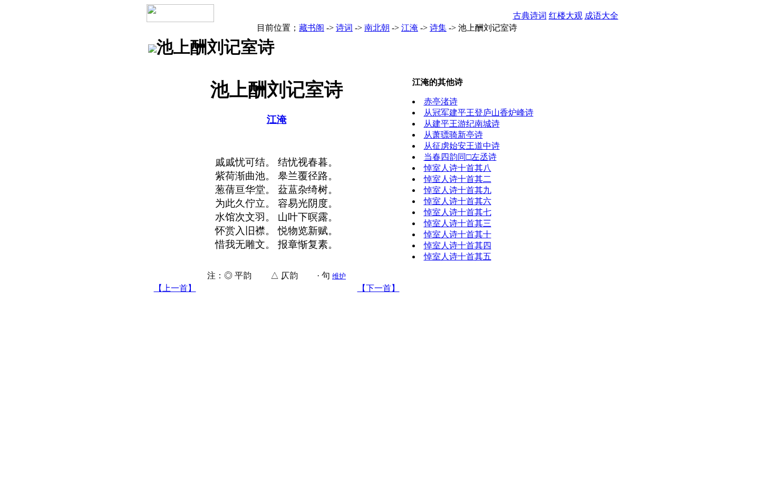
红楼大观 (566, 15)
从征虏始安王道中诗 (462, 145)
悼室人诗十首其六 (457, 201)
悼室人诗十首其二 (457, 179)
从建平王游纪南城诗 (462, 123)
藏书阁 (311, 27)
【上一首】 (175, 288)
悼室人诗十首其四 (457, 245)
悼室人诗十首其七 (457, 212)
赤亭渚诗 (441, 101)
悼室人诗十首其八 (457, 167)
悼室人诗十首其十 (457, 234)
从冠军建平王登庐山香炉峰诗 (479, 112)
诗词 (344, 27)
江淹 (409, 27)
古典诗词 (530, 15)
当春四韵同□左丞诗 (460, 156)
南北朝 (377, 27)
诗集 (438, 27)
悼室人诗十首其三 (457, 223)
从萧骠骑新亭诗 (453, 134)
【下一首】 (378, 288)
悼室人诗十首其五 (457, 256)
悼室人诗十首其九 (457, 190)
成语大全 (601, 15)
